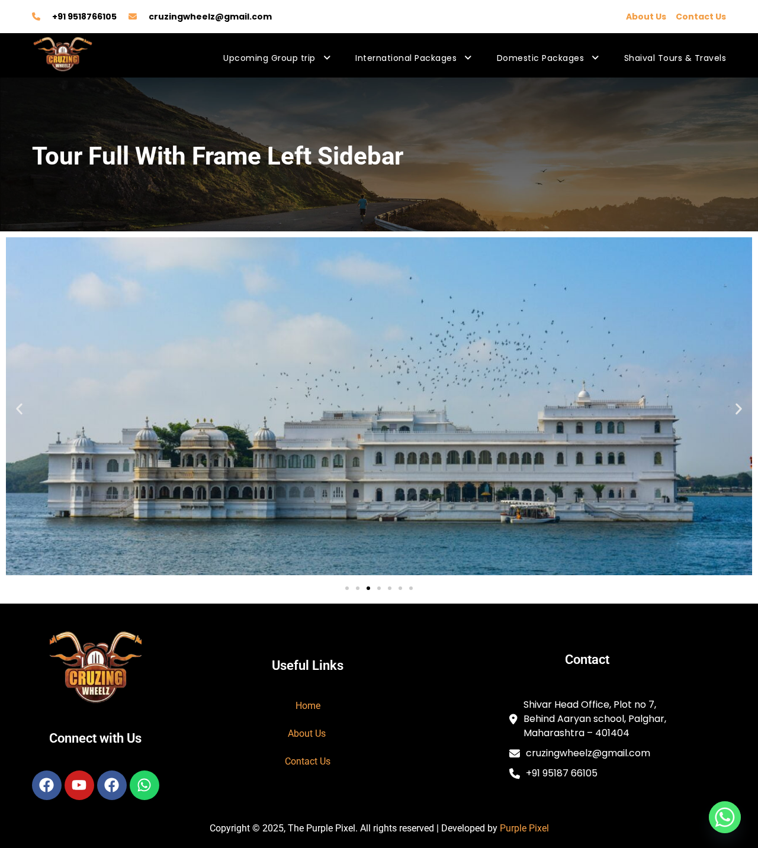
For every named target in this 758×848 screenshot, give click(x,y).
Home (308, 705)
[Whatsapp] (144, 785)
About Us (646, 16)
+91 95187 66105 (562, 773)
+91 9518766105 (84, 16)
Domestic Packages (540, 58)
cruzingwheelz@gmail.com (210, 16)
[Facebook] (47, 785)
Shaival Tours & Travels (675, 58)
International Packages (406, 58)
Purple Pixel (524, 828)
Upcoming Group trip (269, 58)
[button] (19, 408)
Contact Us (701, 16)
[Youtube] (79, 785)
